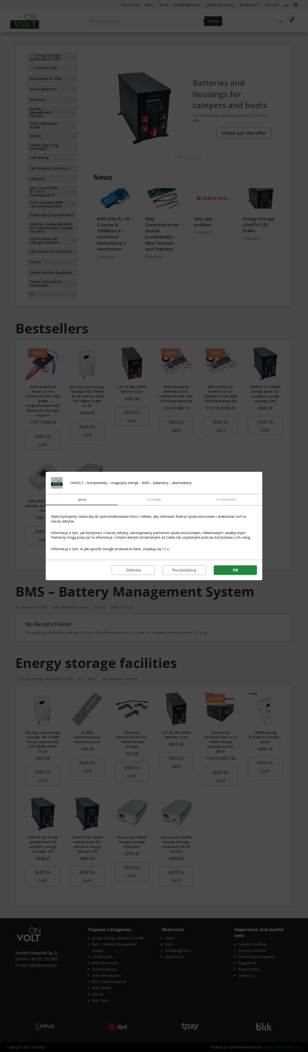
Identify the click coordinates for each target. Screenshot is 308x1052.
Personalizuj (184, 570)
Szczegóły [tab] (154, 499)
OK (235, 570)
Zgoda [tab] (81, 499)
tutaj (165, 549)
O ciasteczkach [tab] (226, 499)
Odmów (133, 570)
